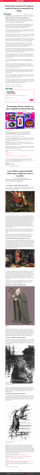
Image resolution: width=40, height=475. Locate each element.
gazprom (13, 86)
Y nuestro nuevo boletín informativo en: (16, 156)
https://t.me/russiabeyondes (23, 454)
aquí (9, 466)
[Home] (1, 1)
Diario (12, 97)
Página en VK (8, 154)
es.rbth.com (19, 146)
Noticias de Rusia (19, 86)
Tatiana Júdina (7, 326)
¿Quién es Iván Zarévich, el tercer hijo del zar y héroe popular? (16, 462)
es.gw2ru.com (26, 147)
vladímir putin (8, 86)
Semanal (9, 97)
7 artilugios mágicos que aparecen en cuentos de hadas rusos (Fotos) (20, 456)
